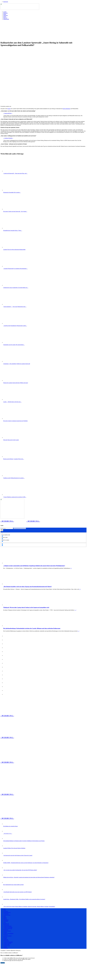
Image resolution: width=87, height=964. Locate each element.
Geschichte (5, 921)
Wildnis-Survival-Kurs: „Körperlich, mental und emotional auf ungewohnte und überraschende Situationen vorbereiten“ (29, 877)
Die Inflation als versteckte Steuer (10, 826)
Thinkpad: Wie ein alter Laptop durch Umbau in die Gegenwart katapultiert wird (26, 607)
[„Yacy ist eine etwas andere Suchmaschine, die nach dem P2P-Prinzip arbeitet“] (5, 867)
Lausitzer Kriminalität (8, 942)
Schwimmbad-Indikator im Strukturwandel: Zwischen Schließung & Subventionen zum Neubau (24, 840)
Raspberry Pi (6, 923)
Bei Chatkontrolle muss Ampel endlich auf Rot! (13, 884)
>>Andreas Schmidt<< (8, 138)
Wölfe (4, 910)
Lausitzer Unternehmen (8, 933)
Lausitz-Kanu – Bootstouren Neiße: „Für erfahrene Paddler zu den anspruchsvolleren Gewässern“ (24, 899)
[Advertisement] (43, 30)
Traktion (5, 946)
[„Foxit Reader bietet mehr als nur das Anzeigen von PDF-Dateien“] (5, 889)
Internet (5, 917)
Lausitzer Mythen (7, 931)
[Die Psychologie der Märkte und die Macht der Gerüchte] (5, 686)
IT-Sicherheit (6, 940)
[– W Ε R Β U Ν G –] (12, 518)
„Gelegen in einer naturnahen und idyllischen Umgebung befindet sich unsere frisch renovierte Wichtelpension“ (34, 565)
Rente (4, 916)
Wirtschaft (5, 15)
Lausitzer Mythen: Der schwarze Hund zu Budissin (14, 848)
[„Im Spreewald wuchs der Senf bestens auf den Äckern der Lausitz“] (5, 853)
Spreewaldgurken (66, 108)
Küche (9, 108)
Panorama (5, 13)
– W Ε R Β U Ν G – (7, 833)
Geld (4, 908)
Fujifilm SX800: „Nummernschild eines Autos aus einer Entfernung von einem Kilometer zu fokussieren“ (26, 862)
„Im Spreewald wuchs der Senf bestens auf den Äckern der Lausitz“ (17, 855)
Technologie (6, 913)
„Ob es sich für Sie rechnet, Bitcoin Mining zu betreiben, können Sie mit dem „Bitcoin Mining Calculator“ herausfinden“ (29, 906)
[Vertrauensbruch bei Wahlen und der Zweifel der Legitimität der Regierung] (5, 647)
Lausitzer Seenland (7, 935)
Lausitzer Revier (6, 915)
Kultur (4, 16)
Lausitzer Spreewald (7, 928)
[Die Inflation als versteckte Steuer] (5, 823)
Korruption (5, 911)
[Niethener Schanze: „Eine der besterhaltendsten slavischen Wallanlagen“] (5, 659)
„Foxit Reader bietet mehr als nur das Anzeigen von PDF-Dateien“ (17, 892)
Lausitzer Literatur (7, 943)
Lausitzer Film (6, 944)
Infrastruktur (6, 919)
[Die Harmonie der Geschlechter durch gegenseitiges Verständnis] (5, 667)
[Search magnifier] (2, 530)
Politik (4, 14)
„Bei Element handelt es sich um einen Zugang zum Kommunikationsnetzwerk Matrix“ (27, 586)
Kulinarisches (6, 924)
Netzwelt (5, 17)
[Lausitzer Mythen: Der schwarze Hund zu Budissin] (5, 845)
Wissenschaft (6, 19)
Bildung (5, 918)
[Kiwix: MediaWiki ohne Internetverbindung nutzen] (5, 651)
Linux (4, 922)
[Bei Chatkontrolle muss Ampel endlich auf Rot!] (5, 882)
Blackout (5, 937)
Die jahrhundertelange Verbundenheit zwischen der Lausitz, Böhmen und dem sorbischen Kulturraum (31, 628)
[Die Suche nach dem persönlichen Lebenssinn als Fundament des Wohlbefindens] (5, 671)
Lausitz (4, 11)
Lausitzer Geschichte (7, 927)
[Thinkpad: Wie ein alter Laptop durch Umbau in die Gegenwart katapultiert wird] (13, 604)
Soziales (5, 938)
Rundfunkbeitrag (7, 912)
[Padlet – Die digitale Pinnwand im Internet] (5, 636)
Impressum (5, 1)
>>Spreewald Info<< (7, 113)
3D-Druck (5, 934)
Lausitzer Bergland (7, 926)
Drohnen (5, 932)
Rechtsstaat (5, 929)
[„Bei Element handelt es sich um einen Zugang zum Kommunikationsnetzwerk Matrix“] (13, 583)
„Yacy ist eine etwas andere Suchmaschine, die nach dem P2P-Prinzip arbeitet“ (20, 870)
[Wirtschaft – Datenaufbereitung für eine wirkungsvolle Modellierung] (5, 674)
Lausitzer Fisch (6, 945)
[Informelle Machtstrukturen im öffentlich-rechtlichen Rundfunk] (5, 643)
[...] (71, 568)
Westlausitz (5, 939)
